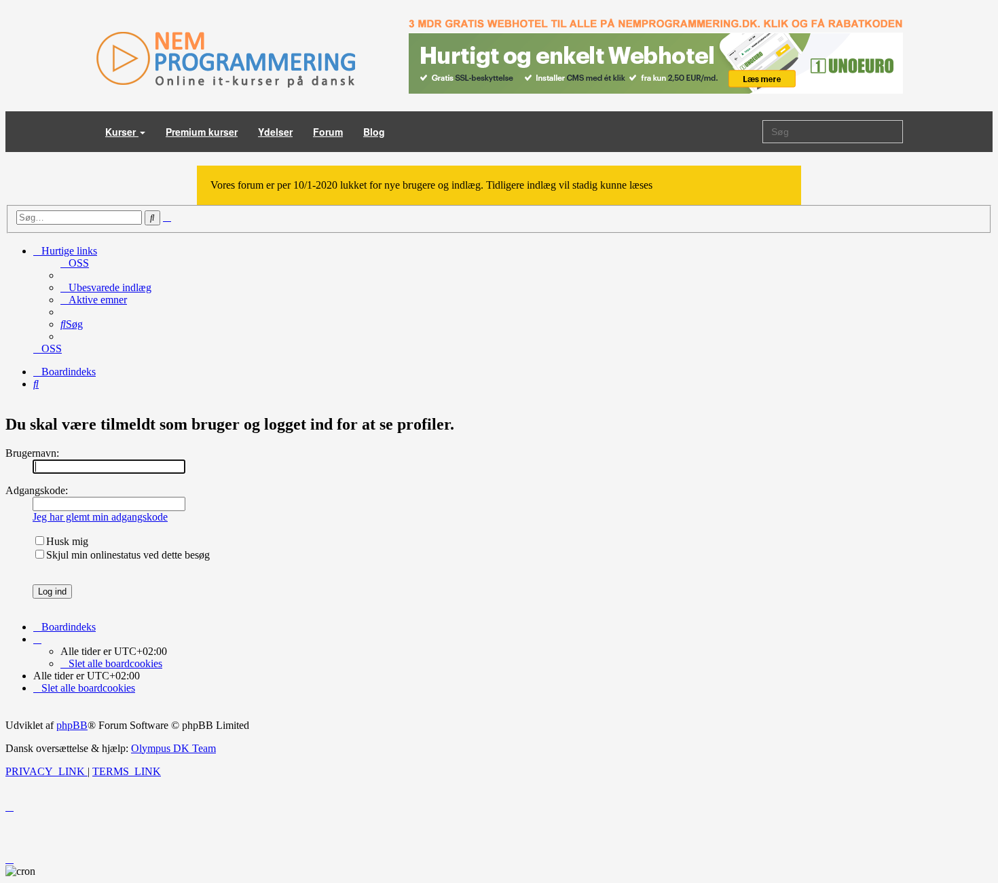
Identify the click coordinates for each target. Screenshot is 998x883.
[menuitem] (74, 263)
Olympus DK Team (173, 748)
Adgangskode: (36, 490)
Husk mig (67, 541)
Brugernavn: (32, 453)
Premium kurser (202, 131)
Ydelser (275, 131)
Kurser (121, 131)
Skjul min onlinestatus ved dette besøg (128, 555)
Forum (328, 131)
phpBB (72, 725)
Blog (374, 131)
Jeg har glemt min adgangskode (100, 517)
